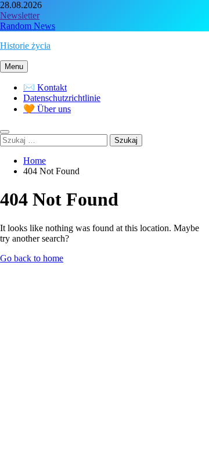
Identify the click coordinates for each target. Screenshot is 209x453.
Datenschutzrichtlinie (61, 98)
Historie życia (25, 46)
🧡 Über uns (47, 109)
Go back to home (31, 258)
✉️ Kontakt (45, 87)
